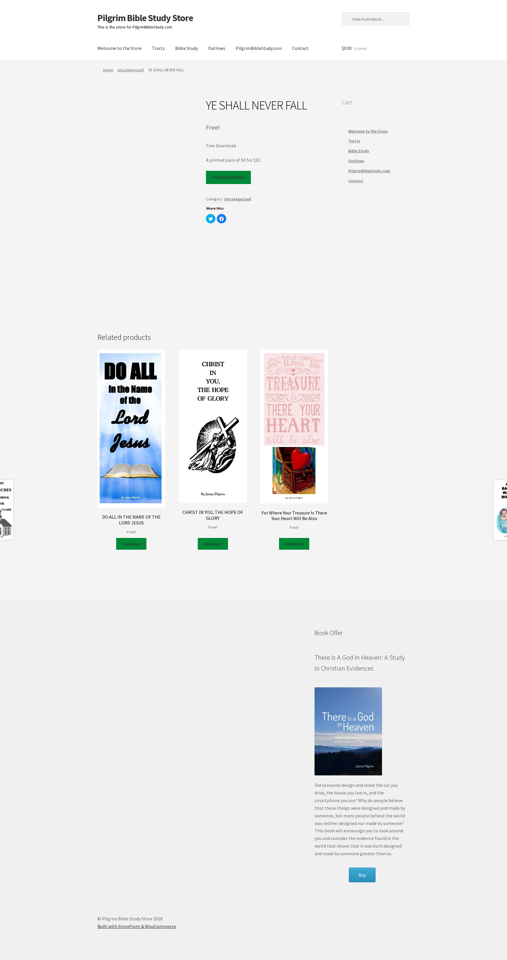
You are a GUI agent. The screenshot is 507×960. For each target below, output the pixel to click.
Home (108, 69)
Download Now (228, 177)
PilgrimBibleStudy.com (259, 48)
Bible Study (186, 48)
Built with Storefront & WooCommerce (136, 926)
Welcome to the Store (119, 48)
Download (131, 543)
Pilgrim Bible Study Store (145, 18)
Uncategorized (131, 69)
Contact (300, 48)
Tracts (158, 48)
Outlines (216, 48)
